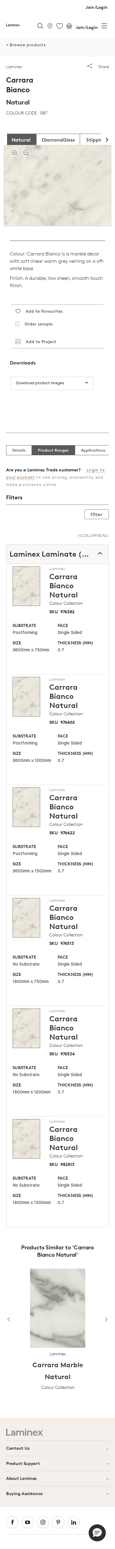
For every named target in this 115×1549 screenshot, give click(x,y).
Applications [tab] (93, 450)
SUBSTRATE (24, 625)
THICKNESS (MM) (75, 642)
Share (103, 66)
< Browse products (26, 45)
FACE (63, 625)
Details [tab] (19, 450)
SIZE (17, 642)
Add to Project (38, 341)
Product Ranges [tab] (53, 450)
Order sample (36, 323)
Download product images (40, 383)
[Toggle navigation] (104, 27)
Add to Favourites (42, 311)
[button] (97, 1532)
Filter (96, 514)
